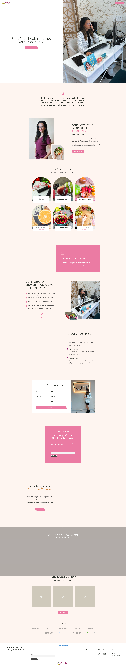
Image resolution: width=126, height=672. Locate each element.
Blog (87, 654)
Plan (52, 391)
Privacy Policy (7, 668)
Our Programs (89, 649)
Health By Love (13, 668)
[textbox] (43, 393)
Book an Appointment (51, 407)
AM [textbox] (63, 403)
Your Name (38, 396)
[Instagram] (116, 668)
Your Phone (53, 396)
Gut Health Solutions (116, 653)
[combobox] (43, 394)
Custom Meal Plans (116, 655)
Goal (37, 391)
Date (36, 401)
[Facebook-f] (120, 668)
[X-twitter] (118, 668)
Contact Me (88, 656)
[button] (119, 3)
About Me (88, 651)
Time (52, 401)
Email (52, 451)
